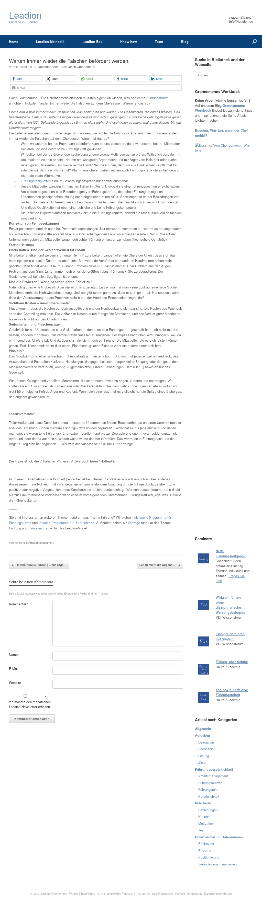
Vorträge (134, 522)
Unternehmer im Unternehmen (219, 837)
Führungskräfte (157, 97)
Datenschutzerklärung (218, 893)
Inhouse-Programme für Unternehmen (66, 522)
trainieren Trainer (40, 528)
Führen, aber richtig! (232, 661)
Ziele (201, 762)
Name (13, 654)
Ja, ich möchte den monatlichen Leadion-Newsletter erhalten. (30, 701)
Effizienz (204, 850)
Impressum (195, 893)
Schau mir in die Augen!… (159, 565)
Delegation (206, 742)
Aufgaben (202, 735)
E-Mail (13, 668)
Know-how (128, 41)
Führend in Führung (25, 17)
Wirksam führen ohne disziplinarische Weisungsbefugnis (230, 605)
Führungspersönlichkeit (214, 769)
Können (204, 816)
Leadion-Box (92, 41)
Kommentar (18, 603)
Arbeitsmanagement (40, 542)
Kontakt (180, 893)
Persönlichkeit (208, 796)
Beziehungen (207, 809)
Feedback (205, 748)
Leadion (45, 893)
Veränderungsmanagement (218, 864)
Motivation (206, 823)
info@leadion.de (241, 21)
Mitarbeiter (203, 803)
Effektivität (206, 843)
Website (15, 682)
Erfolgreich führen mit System (230, 636)
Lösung (203, 755)
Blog (185, 41)
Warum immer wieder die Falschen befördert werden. (69, 60)
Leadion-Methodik (50, 41)
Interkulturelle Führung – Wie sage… (39, 565)
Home (13, 41)
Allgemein (203, 728)
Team (159, 41)
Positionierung (208, 857)
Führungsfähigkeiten (36, 180)
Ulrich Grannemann (81, 66)
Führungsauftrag (210, 782)
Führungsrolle (208, 789)
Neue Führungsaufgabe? (231, 553)
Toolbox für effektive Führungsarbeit (232, 692)
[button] (26, 78)
